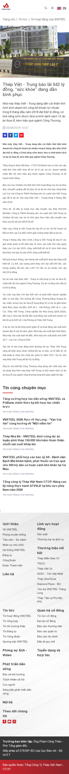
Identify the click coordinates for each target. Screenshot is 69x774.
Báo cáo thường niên (49, 626)
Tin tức (23, 19)
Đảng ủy (7, 555)
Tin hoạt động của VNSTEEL (48, 19)
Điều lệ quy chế (46, 641)
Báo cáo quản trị (47, 631)
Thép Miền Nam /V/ (48, 558)
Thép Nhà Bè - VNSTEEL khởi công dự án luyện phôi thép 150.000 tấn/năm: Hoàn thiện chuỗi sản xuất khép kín (33, 440)
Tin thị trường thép (14, 626)
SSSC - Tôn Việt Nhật (50, 573)
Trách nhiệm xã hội (13, 679)
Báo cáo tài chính (47, 636)
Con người (9, 684)
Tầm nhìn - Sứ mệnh (14, 539)
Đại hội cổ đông (46, 621)
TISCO (41, 563)
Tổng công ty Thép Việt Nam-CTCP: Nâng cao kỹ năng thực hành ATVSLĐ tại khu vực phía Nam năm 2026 (34, 485)
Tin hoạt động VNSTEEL (17, 616)
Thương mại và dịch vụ (50, 539)
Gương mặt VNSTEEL (15, 641)
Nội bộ (8, 702)
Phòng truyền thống (14, 534)
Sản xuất (42, 534)
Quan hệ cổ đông (50, 610)
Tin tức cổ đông (46, 616)
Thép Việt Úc (45, 568)
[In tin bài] (5, 135)
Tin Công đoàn (11, 636)
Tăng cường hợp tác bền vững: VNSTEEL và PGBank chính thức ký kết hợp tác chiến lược (34, 402)
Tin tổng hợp (10, 621)
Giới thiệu (11, 524)
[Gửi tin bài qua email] (21, 135)
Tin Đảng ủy (9, 631)
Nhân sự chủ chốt (13, 545)
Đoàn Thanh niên (12, 565)
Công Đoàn (9, 560)
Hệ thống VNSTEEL (14, 550)
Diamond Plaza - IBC (49, 584)
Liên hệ (8, 574)
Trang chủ (9, 19)
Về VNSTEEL (10, 529)
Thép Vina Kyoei (46, 579)
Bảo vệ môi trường (14, 674)
